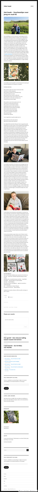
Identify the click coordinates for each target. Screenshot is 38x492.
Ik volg (6, 388)
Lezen (10, 307)
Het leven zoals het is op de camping (12, 361)
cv (4, 483)
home (5, 473)
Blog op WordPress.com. (12, 489)
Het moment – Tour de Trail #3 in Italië (12, 358)
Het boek (15, 307)
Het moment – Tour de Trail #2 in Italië (12, 364)
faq (4, 481)
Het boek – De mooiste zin (10, 369)
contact (5, 485)
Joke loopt (7, 6)
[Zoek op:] (15, 450)
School (12, 307)
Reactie (25, 326)
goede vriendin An (8, 54)
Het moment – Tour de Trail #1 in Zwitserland (14, 366)
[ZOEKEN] (28, 450)
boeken (5, 478)
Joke (5, 476)
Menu (32, 6)
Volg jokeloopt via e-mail (10, 377)
